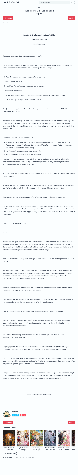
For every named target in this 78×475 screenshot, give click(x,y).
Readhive (13, 2)
